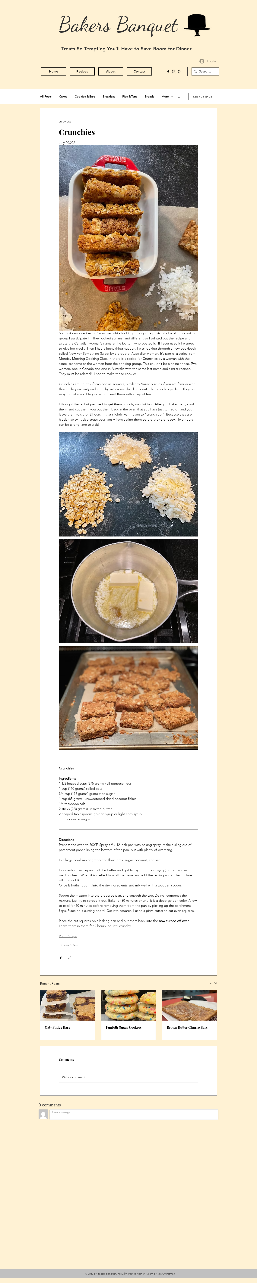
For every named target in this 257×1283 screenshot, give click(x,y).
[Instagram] (174, 72)
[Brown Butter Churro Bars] (189, 1005)
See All (213, 983)
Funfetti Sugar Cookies (123, 1027)
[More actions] (196, 121)
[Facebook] (168, 72)
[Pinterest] (179, 72)
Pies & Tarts (129, 96)
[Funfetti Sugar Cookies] (128, 1005)
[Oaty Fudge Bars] (67, 1005)
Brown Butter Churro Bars (187, 1027)
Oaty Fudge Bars (57, 1027)
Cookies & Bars (85, 96)
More (165, 96)
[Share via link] (70, 958)
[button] (179, 96)
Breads (149, 96)
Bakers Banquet (118, 24)
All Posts (46, 96)
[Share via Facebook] (60, 958)
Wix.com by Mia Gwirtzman (159, 1273)
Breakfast (109, 96)
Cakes (63, 96)
